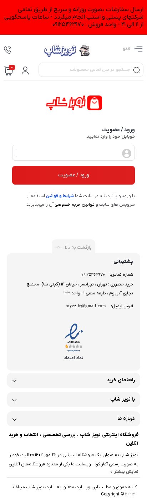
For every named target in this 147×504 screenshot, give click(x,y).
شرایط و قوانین (60, 196)
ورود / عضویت (73, 175)
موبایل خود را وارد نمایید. (110, 136)
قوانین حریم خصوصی (75, 204)
